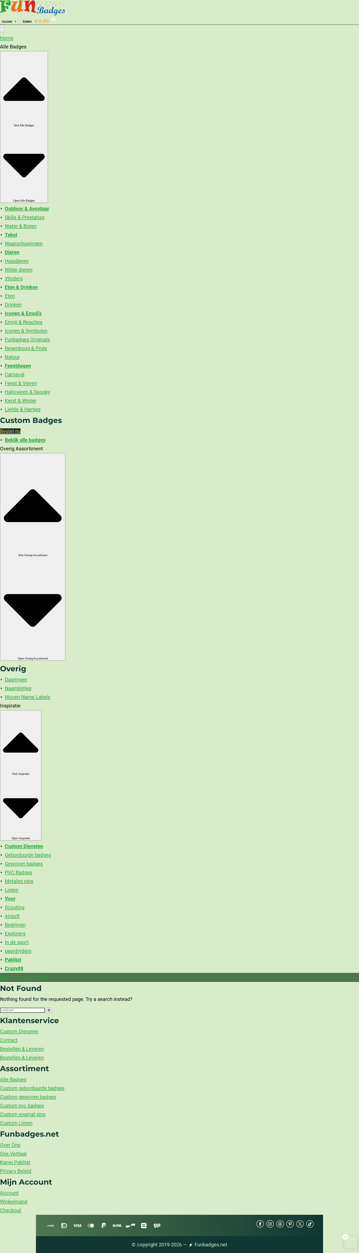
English (27, 21)
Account (7, 21)
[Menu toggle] (2, 28)
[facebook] (260, 1224)
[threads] (280, 1224)
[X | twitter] (300, 1224)
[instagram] (270, 1224)
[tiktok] (310, 1224)
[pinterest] (290, 1224)
